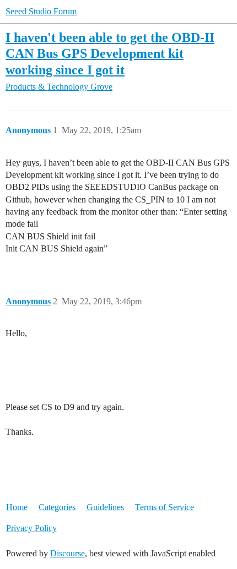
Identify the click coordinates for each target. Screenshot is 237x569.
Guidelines (105, 507)
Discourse (67, 553)
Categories (57, 507)
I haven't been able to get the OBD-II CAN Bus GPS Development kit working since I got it (110, 53)
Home (17, 507)
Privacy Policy (31, 528)
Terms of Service (164, 507)
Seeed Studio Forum (41, 11)
